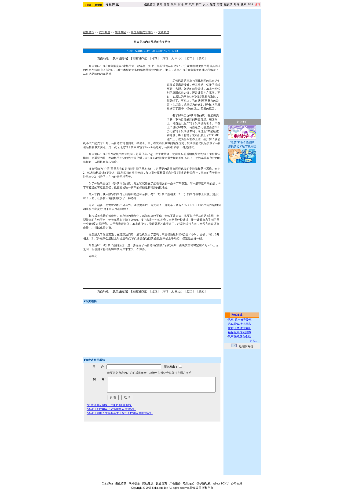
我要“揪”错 (139, 58)
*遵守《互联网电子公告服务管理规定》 (111, 409)
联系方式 (188, 483)
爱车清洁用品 (242, 324)
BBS (250, 4)
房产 (198, 4)
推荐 (154, 58)
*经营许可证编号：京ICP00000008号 (109, 405)
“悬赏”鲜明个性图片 (242, 142)
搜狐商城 (236, 314)
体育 (166, 4)
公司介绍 (236, 483)
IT (186, 4)
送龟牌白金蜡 (242, 336)
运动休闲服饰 (242, 332)
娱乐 (173, 4)
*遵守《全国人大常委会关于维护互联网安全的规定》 (120, 413)
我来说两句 (120, 58)
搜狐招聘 (120, 483)
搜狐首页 (149, 4)
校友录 (228, 4)
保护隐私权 (204, 483)
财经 (180, 4)
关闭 (201, 58)
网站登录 (134, 483)
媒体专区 (120, 32)
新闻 (159, 4)
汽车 (191, 4)
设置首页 (161, 483)
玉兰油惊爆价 (242, 328)
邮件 (236, 4)
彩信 (220, 4)
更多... (253, 340)
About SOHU (221, 483)
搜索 (243, 4)
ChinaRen (107, 483)
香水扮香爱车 (243, 319)
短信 (213, 4)
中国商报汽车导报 (142, 32)
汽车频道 (104, 32)
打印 (189, 58)
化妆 (231, 328)
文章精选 (163, 32)
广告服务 (175, 483)
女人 (206, 4)
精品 (231, 332)
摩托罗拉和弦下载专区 (242, 146)
